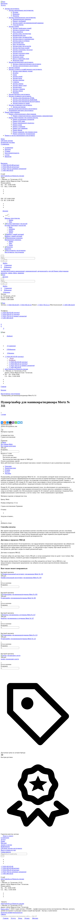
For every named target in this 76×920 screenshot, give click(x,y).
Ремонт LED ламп (19, 121)
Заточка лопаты (18, 83)
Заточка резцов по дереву (21, 103)
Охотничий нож (18, 42)
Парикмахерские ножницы (22, 19)
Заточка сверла (18, 91)
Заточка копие (17, 51)
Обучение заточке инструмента (11, 848)
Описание (8, 466)
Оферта (3, 914)
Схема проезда (6, 852)
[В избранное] (2, 416)
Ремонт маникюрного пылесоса (23, 123)
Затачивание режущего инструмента (21, 110)
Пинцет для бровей (19, 21)
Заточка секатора (18, 80)
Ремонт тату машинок (20, 128)
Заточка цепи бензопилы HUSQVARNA (26, 101)
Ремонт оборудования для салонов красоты (23, 117)
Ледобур (15, 73)
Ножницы (16, 14)
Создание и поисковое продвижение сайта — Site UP (19, 916)
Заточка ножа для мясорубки (22, 37)
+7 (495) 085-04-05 (7, 170)
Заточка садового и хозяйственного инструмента (25, 69)
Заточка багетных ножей (21, 48)
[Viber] (13, 422)
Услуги (3, 839)
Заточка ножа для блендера (22, 33)
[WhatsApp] (16, 422)
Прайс (3, 841)
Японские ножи (18, 60)
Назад (11, 358)
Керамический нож (19, 35)
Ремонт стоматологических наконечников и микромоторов (33, 116)
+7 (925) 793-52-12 (13, 168)
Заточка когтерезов (19, 107)
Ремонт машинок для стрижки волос (25, 132)
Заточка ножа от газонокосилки (23, 39)
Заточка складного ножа (21, 53)
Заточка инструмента (12, 8)
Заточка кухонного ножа (21, 30)
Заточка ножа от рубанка (21, 41)
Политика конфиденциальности (11, 912)
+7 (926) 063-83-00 (10, 165)
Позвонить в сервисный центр (25, 172)
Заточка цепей (17, 76)
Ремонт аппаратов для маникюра (24, 134)
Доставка (8, 473)
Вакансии (8, 156)
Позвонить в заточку (8, 172)
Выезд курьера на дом (8, 850)
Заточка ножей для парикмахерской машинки (28, 23)
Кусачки (15, 12)
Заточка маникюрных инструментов (21, 10)
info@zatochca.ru (12, 176)
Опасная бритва (18, 25)
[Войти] (2, 322)
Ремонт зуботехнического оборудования (22, 114)
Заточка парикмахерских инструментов (22, 17)
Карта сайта (5, 909)
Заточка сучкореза (19, 89)
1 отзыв (3, 414)
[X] (10, 422)
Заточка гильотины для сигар (23, 50)
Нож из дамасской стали (21, 58)
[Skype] (18, 422)
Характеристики (10, 468)
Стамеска (16, 82)
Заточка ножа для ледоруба (22, 46)
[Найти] (5, 260)
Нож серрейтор (18, 32)
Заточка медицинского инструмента (21, 62)
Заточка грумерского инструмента (20, 105)
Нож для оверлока (19, 44)
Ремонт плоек (17, 125)
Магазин (4, 843)
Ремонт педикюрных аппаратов (23, 119)
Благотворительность (12, 153)
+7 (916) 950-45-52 (10, 167)
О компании (9, 147)
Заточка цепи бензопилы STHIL (23, 98)
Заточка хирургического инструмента (25, 66)
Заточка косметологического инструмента (23, 109)
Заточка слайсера (18, 55)
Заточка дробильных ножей (22, 28)
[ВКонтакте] (2, 422)
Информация (5, 846)
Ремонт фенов (17, 130)
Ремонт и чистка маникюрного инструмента (20, 135)
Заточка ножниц (14, 67)
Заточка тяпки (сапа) (20, 85)
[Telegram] (21, 422)
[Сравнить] (2, 418)
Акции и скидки (6, 845)
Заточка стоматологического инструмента (27, 64)
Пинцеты (16, 16)
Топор (15, 75)
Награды (8, 149)
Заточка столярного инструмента (20, 96)
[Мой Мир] (7, 422)
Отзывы (7, 151)
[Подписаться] (2, 856)
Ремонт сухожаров (19, 126)
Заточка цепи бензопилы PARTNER (25, 100)
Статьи (7, 155)
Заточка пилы (17, 78)
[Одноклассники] (5, 422)
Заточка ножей (14, 26)
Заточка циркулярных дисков (22, 71)
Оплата (7, 471)
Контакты (4, 163)
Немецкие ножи (18, 57)
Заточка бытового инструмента (19, 94)
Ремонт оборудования (12, 112)
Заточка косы (17, 87)
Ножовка (16, 92)
